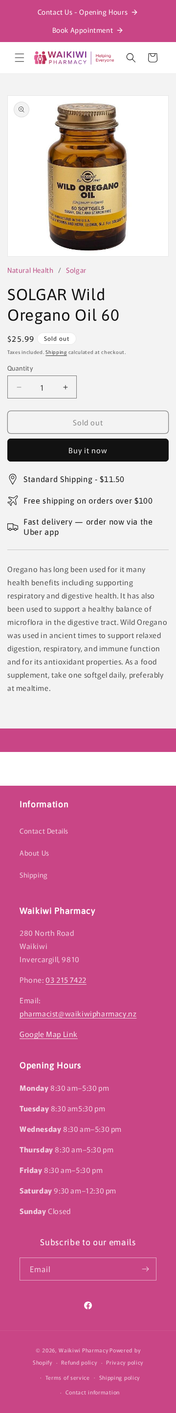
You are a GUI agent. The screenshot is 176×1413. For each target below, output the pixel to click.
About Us (34, 853)
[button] (19, 57)
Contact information (93, 1392)
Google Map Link (49, 1034)
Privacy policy (124, 1362)
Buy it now (88, 450)
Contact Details (44, 831)
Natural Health (30, 270)
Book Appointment (82, 30)
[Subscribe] (145, 1269)
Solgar (76, 270)
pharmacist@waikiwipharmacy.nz (78, 1013)
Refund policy (79, 1362)
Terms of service (67, 1377)
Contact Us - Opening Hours (83, 12)
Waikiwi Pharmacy (83, 1350)
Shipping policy (119, 1377)
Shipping (56, 351)
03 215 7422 (66, 979)
